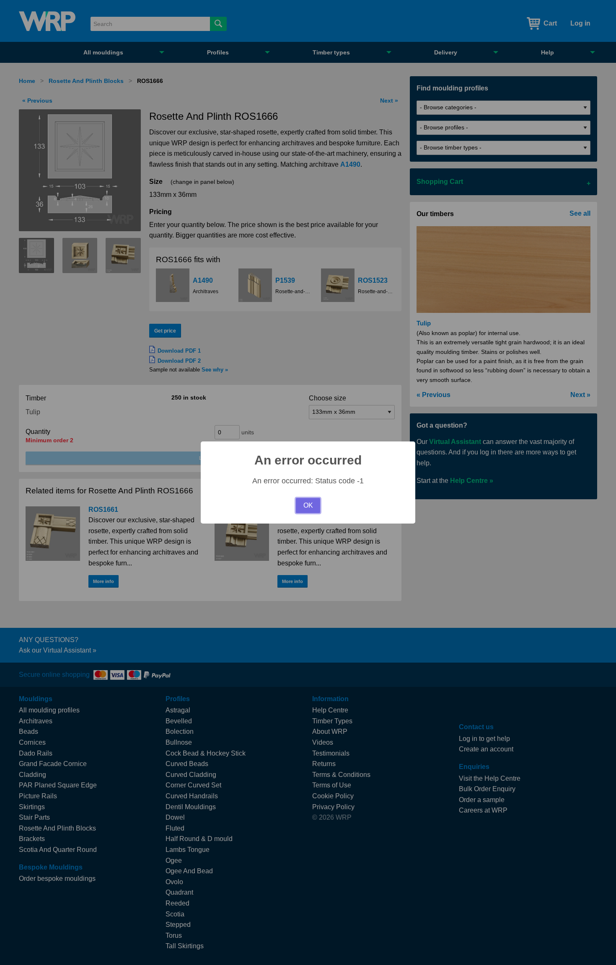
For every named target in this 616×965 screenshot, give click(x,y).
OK (308, 505)
